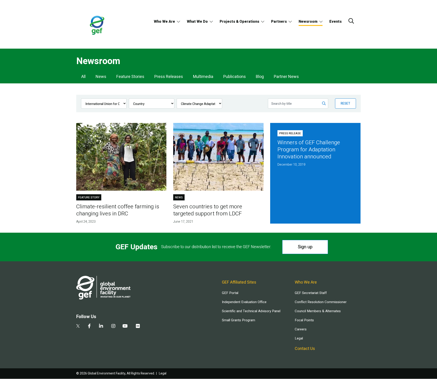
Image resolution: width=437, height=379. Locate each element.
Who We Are (164, 21)
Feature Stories (130, 77)
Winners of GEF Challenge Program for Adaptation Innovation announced (308, 150)
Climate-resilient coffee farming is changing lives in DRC (117, 210)
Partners (279, 21)
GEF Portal (230, 292)
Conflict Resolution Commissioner (321, 301)
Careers (301, 329)
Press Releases (168, 77)
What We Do (197, 21)
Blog (260, 77)
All (83, 77)
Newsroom (308, 21)
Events (335, 21)
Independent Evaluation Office (244, 301)
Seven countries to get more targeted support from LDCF (207, 210)
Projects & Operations (239, 21)
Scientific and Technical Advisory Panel (251, 311)
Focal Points (304, 320)
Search (351, 21)
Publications (234, 77)
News (101, 77)
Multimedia (203, 77)
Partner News (286, 77)
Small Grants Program (238, 320)
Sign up (305, 247)
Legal (299, 338)
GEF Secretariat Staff (311, 292)
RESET (345, 103)
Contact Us (305, 349)
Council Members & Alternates (318, 311)
